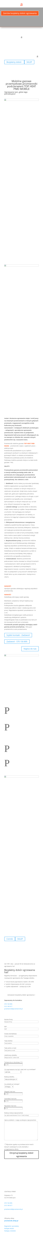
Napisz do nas (30, 648)
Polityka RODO (9, 1228)
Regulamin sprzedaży (11, 1226)
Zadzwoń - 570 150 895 (16, 641)
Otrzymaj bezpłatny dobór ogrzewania (22, 1155)
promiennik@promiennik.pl (13, 1009)
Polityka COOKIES (10, 1231)
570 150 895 (8, 1004)
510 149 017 (8, 1006)
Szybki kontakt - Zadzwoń (18, 635)
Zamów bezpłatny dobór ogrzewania (20, 13)
